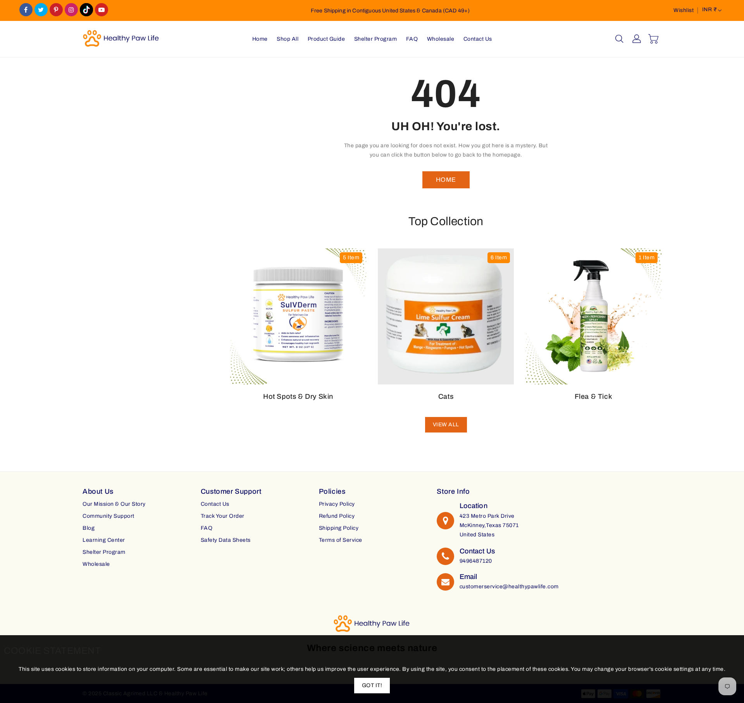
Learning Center (104, 540)
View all (446, 424)
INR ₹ (709, 9)
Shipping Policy (339, 528)
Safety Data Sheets (226, 540)
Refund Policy (337, 516)
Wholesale (96, 564)
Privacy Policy (337, 504)
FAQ (207, 528)
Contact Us (215, 504)
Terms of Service (340, 540)
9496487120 (476, 561)
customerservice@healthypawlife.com (509, 586)
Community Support (108, 516)
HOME (446, 179)
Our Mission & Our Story (114, 504)
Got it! (372, 685)
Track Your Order (223, 516)
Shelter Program (104, 552)
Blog (89, 528)
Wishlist (683, 10)
